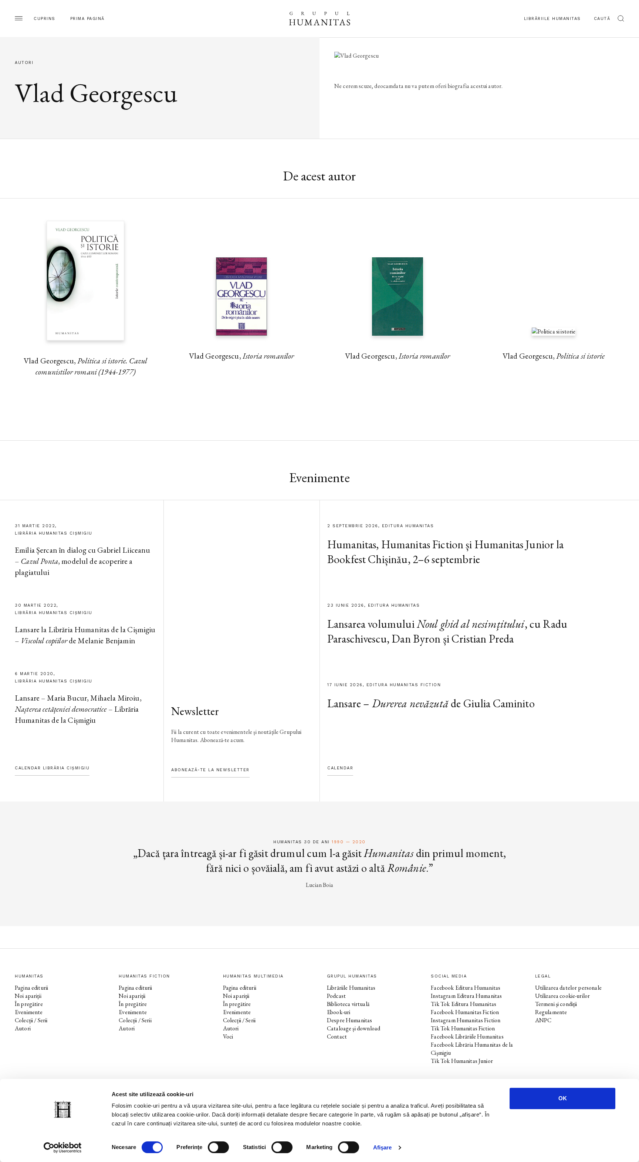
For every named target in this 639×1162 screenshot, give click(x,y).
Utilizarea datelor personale (568, 988)
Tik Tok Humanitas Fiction (463, 1028)
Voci (228, 1036)
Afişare (382, 1147)
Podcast (336, 996)
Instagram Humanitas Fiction (465, 1020)
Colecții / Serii (31, 1020)
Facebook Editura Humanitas (465, 988)
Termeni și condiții (556, 1004)
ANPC (543, 1020)
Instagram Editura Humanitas (466, 996)
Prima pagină (87, 19)
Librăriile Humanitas (552, 19)
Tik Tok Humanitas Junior (462, 1061)
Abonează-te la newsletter (210, 770)
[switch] (218, 1147)
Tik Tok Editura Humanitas (463, 1004)
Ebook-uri (338, 1012)
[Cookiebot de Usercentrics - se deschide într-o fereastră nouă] (62, 1147)
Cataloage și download (353, 1028)
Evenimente (29, 1012)
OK (562, 1098)
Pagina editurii (31, 988)
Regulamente (551, 1012)
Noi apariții (28, 996)
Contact (337, 1036)
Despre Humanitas (349, 1020)
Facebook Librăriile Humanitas (467, 1036)
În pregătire (29, 1004)
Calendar (340, 768)
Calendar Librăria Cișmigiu (52, 768)
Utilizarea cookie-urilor (562, 996)
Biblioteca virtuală (348, 1004)
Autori (23, 1028)
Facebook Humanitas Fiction (465, 1012)
